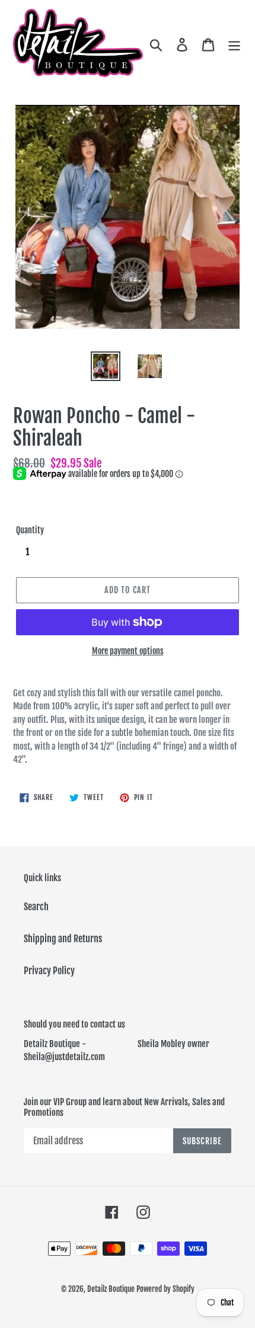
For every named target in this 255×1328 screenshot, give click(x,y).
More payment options (128, 651)
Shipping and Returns (63, 939)
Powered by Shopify (165, 1289)
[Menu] (234, 44)
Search (36, 907)
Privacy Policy (49, 971)
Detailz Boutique (111, 1289)
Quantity (30, 530)
